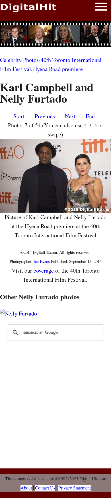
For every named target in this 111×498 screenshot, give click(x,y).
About (26, 488)
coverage (44, 270)
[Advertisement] (55, 34)
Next (70, 116)
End (90, 116)
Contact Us (45, 488)
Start (19, 116)
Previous (45, 116)
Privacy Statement (74, 488)
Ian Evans (42, 261)
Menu (101, 8)
